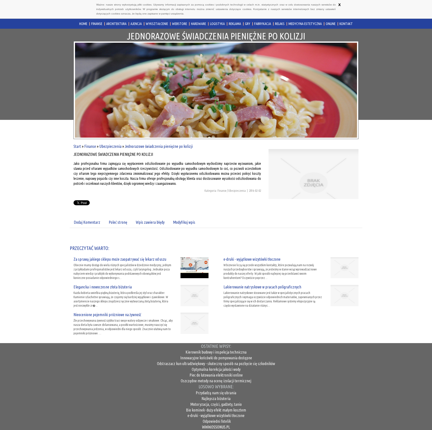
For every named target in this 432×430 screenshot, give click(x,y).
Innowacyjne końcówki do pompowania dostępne (216, 358)
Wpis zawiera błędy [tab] (150, 222)
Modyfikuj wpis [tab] (184, 222)
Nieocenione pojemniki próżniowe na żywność (107, 314)
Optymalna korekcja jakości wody (216, 369)
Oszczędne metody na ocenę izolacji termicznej (216, 381)
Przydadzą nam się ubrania (216, 393)
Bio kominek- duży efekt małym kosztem (216, 410)
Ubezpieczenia (110, 146)
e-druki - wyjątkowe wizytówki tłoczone (252, 259)
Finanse (90, 146)
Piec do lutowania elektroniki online (216, 375)
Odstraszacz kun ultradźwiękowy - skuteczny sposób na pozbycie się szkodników (216, 363)
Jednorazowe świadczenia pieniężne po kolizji (159, 146)
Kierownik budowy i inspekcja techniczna (216, 352)
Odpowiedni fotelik (216, 421)
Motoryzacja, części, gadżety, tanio (216, 404)
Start (77, 146)
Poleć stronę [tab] (118, 222)
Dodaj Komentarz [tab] (87, 222)
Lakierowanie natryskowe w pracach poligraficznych (262, 287)
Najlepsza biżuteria (216, 398)
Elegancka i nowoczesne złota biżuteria (103, 287)
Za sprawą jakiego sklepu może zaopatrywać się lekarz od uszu (120, 259)
